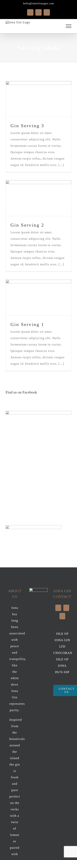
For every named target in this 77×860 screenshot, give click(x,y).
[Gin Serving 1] (38, 297)
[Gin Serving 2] (38, 198)
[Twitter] (58, 608)
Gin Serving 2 (27, 225)
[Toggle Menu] (69, 26)
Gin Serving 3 (27, 125)
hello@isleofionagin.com (38, 3)
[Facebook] (66, 608)
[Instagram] (62, 616)
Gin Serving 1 (27, 324)
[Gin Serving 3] (38, 99)
